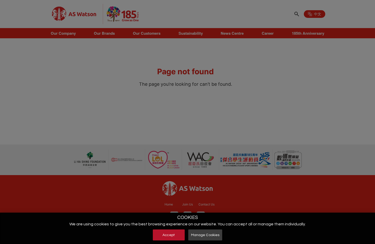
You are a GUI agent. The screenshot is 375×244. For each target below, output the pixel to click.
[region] (187, 228)
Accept (168, 235)
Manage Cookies (205, 235)
